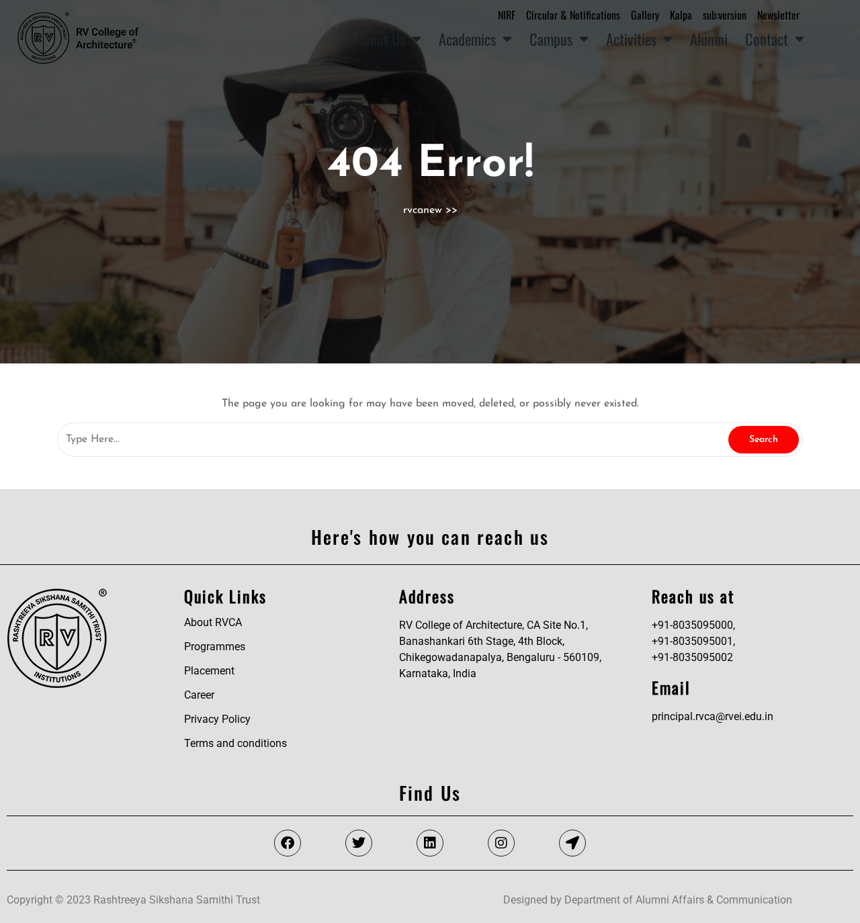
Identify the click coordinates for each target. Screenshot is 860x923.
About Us (380, 39)
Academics (467, 39)
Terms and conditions (235, 743)
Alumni (709, 39)
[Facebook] (287, 843)
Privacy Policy (217, 719)
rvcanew (422, 210)
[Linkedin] (430, 843)
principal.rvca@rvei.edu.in (712, 716)
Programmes (214, 646)
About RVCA (213, 622)
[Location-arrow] (572, 843)
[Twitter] (358, 843)
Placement (209, 670)
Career (199, 695)
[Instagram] (501, 843)
